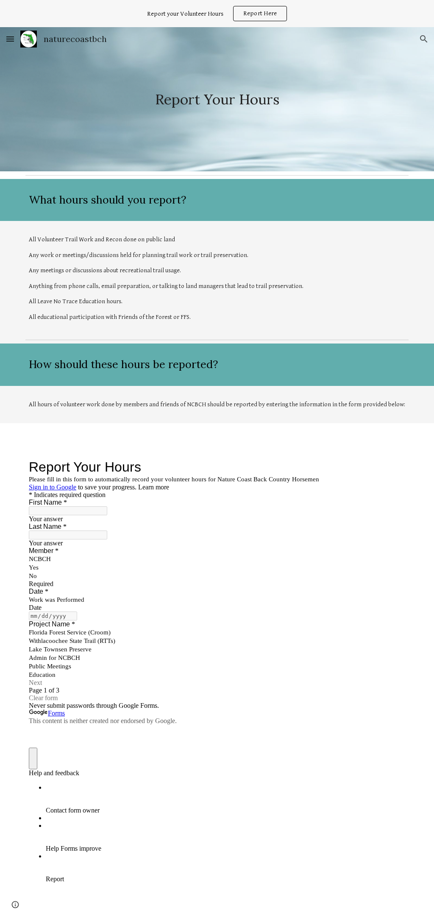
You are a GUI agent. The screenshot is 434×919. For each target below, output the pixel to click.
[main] (217, 99)
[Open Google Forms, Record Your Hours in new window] (392, 467)
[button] (10, 38)
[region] (217, 13)
